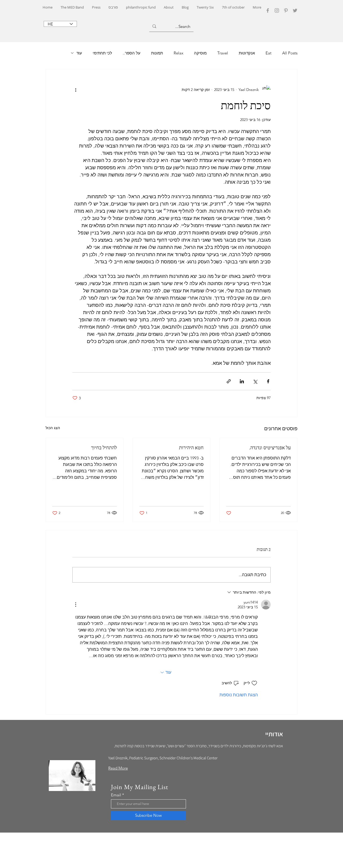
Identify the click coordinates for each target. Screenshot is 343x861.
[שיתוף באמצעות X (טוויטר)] (255, 381)
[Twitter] (295, 10)
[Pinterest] (286, 10)
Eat (268, 53)
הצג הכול (53, 427)
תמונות (157, 53)
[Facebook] (268, 10)
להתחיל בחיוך (104, 447)
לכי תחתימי (102, 53)
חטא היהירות (191, 447)
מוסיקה (200, 53)
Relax (178, 53)
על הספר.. (131, 53)
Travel (222, 53)
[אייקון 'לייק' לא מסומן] (254, 683)
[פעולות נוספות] (75, 89)
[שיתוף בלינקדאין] (241, 381)
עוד (79, 53)
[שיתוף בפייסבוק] (268, 381)
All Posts (289, 53)
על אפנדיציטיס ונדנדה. (270, 447)
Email (116, 795)
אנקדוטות (247, 53)
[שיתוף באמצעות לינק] (228, 381)
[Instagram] (277, 10)
